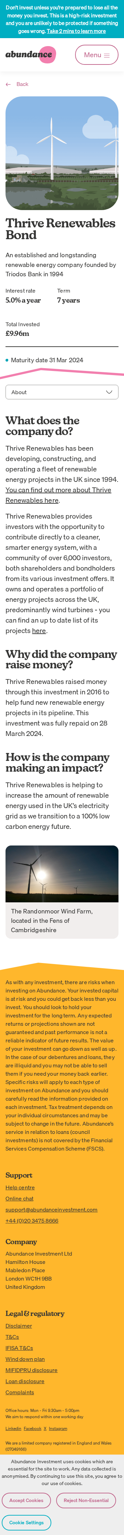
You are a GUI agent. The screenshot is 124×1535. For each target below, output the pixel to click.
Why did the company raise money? (61, 660)
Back (23, 84)
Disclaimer (19, 1325)
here (39, 630)
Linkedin (13, 1428)
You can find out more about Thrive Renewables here (58, 494)
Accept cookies (26, 1500)
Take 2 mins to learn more (76, 31)
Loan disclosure (25, 1381)
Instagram (58, 1428)
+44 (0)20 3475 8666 (32, 1220)
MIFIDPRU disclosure (32, 1370)
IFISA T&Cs (19, 1348)
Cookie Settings (26, 1522)
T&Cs (12, 1337)
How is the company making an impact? (57, 763)
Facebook (32, 1428)
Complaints (20, 1392)
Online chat (19, 1198)
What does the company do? (43, 426)
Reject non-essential (86, 1500)
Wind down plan (25, 1359)
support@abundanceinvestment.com (51, 1209)
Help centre (20, 1187)
